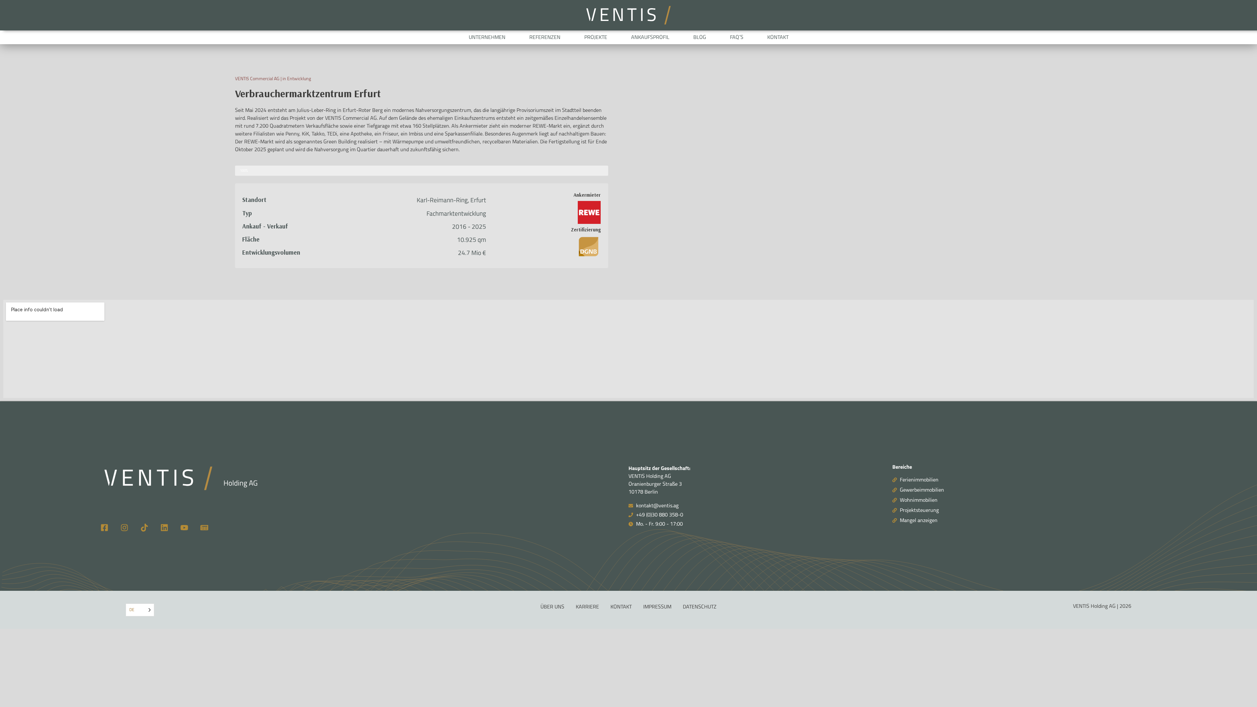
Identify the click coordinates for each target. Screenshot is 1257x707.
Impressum (657, 607)
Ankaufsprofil (650, 37)
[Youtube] (184, 528)
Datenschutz (700, 607)
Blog (699, 37)
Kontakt (778, 37)
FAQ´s (736, 37)
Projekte (595, 37)
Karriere (587, 607)
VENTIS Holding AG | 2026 (1102, 606)
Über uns (552, 607)
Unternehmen (487, 37)
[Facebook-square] (104, 528)
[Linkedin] (164, 528)
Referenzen (544, 37)
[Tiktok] (144, 528)
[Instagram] (124, 528)
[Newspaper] (204, 528)
